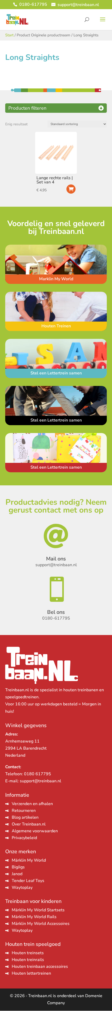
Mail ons (56, 558)
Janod (17, 874)
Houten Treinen (56, 326)
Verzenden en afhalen (32, 804)
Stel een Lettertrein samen (56, 373)
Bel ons (56, 612)
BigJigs (18, 867)
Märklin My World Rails (34, 917)
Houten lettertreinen (31, 973)
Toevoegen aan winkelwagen (71, 189)
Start (9, 35)
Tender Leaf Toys (28, 881)
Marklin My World (56, 279)
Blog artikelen (25, 817)
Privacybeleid (24, 838)
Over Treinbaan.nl (29, 824)
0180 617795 (37, 774)
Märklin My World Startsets (38, 910)
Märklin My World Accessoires (41, 923)
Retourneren (24, 810)
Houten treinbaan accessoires (40, 966)
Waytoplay (22, 887)
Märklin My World (29, 860)
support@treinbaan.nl (40, 781)
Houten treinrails (28, 960)
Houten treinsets (28, 953)
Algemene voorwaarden (35, 831)
